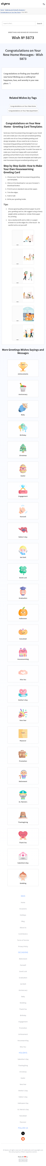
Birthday (23, 1015)
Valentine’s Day (23, 1059)
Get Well (23, 984)
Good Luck (23, 971)
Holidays (23, 915)
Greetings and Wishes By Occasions (15, 10)
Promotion (23, 1028)
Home (2, 10)
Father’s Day (23, 1097)
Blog (23, 921)
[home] (5, 4)
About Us (23, 927)
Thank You (23, 1009)
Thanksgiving (23, 1065)
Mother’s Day (23, 1090)
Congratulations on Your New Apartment (23, 111)
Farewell (23, 965)
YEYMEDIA (23, 1160)
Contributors (23, 934)
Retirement (23, 959)
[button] (44, 4)
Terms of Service (23, 940)
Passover (23, 1122)
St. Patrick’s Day (23, 1109)
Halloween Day (23, 1103)
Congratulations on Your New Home (10, 12)
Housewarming (23, 1040)
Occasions (23, 909)
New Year (23, 1084)
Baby (23, 996)
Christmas (23, 1072)
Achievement (23, 1034)
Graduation (23, 978)
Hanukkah (23, 1116)
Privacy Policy (23, 946)
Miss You (23, 1047)
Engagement (23, 1022)
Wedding (23, 1003)
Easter (23, 1078)
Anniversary (23, 990)
